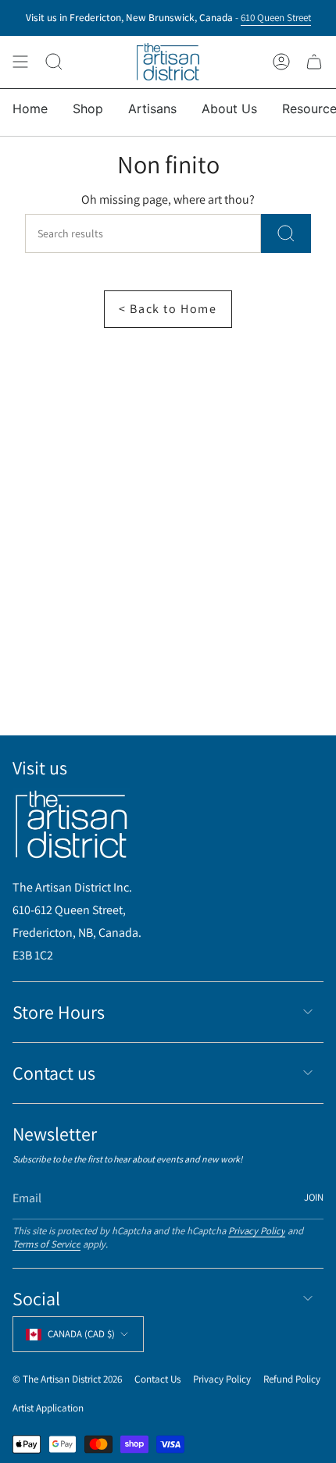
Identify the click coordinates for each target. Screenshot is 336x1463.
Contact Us (157, 1379)
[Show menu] (20, 62)
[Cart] (314, 62)
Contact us (54, 1072)
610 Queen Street (276, 16)
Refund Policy (291, 1379)
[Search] (286, 233)
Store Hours (59, 1011)
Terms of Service (46, 1244)
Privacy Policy (256, 1230)
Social (36, 1298)
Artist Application (48, 1408)
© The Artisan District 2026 (67, 1379)
